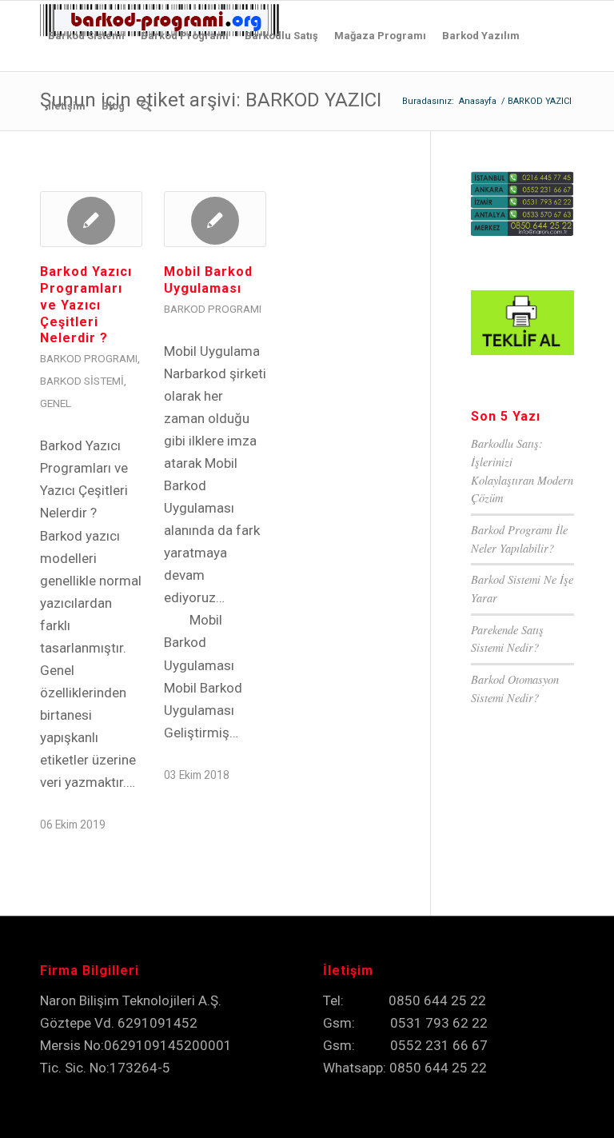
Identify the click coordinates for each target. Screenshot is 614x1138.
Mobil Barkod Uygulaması (208, 280)
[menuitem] (86, 36)
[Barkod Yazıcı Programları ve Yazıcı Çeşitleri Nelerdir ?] (91, 219)
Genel (55, 403)
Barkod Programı (89, 358)
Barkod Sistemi (82, 380)
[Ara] (146, 106)
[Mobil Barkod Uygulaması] (215, 219)
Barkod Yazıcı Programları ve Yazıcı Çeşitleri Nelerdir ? (86, 304)
